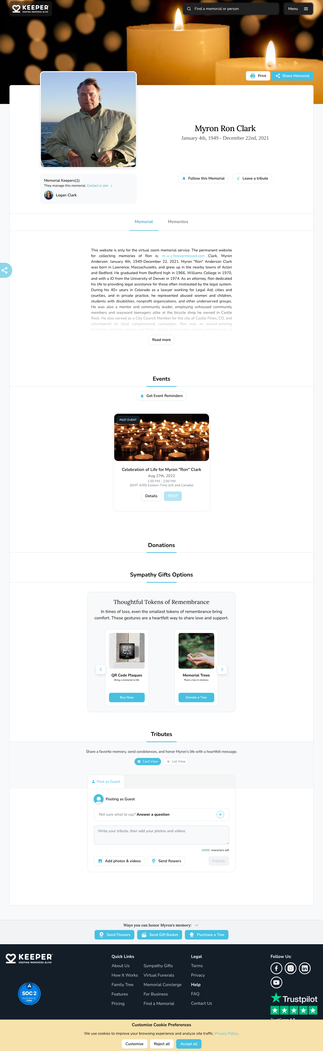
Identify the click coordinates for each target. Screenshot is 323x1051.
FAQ (195, 994)
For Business (156, 994)
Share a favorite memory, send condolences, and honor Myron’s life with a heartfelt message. (161, 751)
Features (120, 994)
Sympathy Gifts (158, 966)
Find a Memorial (159, 1004)
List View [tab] (179, 761)
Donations (161, 545)
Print (262, 75)
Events (161, 379)
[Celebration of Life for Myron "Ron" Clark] (161, 437)
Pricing (118, 1004)
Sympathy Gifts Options (161, 575)
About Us (121, 966)
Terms (197, 966)
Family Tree (123, 985)
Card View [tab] (150, 761)
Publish (218, 861)
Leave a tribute (255, 178)
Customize (135, 1044)
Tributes (161, 734)
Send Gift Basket (163, 934)
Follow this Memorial (206, 178)
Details (151, 496)
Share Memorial (296, 75)
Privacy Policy (226, 1033)
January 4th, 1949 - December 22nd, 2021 (225, 138)
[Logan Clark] (48, 195)
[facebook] (276, 968)
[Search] (189, 8)
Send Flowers (118, 934)
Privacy (198, 975)
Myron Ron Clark (225, 129)
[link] (127, 667)
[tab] (106, 781)
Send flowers (169, 861)
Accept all (188, 1044)
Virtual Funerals (159, 975)
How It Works (125, 975)
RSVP (173, 496)
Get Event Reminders (164, 395)
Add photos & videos (123, 861)
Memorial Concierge (163, 985)
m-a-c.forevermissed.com (183, 255)
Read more (161, 339)
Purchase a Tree (210, 934)
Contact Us (201, 1003)
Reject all (162, 1044)
